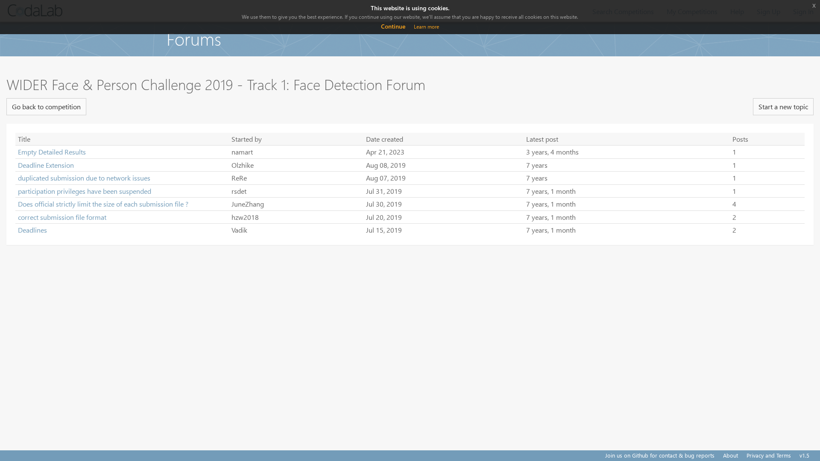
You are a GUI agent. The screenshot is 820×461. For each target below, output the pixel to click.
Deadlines (32, 229)
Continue (393, 26)
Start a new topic (783, 106)
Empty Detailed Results (52, 151)
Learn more (426, 26)
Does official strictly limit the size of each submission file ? (103, 203)
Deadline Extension (46, 164)
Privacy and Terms (769, 455)
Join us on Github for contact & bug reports (660, 455)
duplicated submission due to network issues (84, 177)
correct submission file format (62, 217)
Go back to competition (46, 106)
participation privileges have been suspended (84, 191)
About (730, 455)
